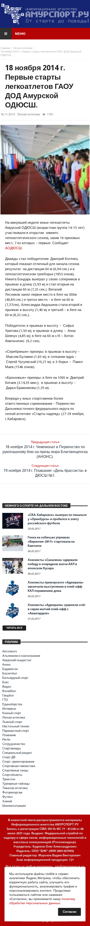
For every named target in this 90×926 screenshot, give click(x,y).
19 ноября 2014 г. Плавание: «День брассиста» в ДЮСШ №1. (45, 471)
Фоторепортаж (12, 792)
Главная (5, 48)
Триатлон (8, 779)
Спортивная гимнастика (18, 766)
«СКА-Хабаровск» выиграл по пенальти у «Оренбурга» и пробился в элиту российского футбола (57, 519)
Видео (6, 686)
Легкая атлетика (22, 48)
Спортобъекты (12, 775)
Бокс (5, 682)
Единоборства (12, 704)
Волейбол (9, 691)
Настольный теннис (16, 726)
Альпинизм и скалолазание (21, 655)
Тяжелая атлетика (14, 788)
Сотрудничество (13, 744)
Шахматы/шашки (14, 805)
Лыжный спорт (12, 722)
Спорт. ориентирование (18, 761)
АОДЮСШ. (14, 248)
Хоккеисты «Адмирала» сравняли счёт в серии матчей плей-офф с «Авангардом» (56, 609)
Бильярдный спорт (15, 678)
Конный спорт (11, 713)
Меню (20, 34)
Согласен (69, 911)
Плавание (9, 735)
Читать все (14, 627)
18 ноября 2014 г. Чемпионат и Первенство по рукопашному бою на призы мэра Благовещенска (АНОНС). (45, 449)
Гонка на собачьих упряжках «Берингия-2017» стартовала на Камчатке (51, 541)
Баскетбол (9, 673)
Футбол (7, 797)
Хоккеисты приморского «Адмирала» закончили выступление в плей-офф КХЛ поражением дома (56, 587)
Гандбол (8, 695)
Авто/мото (9, 651)
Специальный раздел (17, 752)
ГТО (5, 700)
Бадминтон (10, 669)
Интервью (9, 708)
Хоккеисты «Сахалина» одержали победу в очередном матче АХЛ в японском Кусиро (53, 564)
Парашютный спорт (15, 730)
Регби (6, 739)
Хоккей (7, 801)
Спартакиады (11, 748)
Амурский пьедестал (16, 660)
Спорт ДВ (8, 757)
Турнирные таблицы (16, 783)
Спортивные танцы (15, 770)
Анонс (6, 664)
